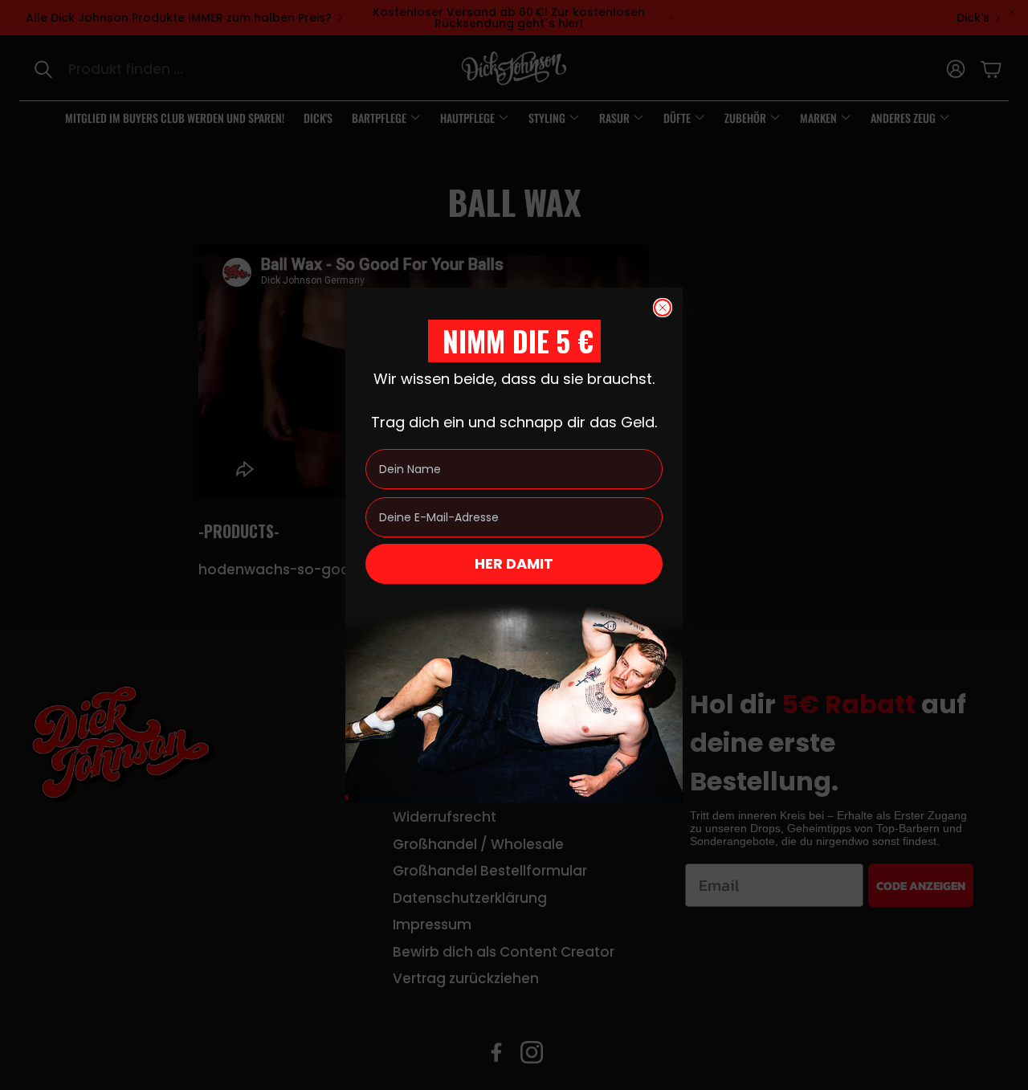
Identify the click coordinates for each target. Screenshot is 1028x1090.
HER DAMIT (514, 563)
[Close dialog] (663, 308)
